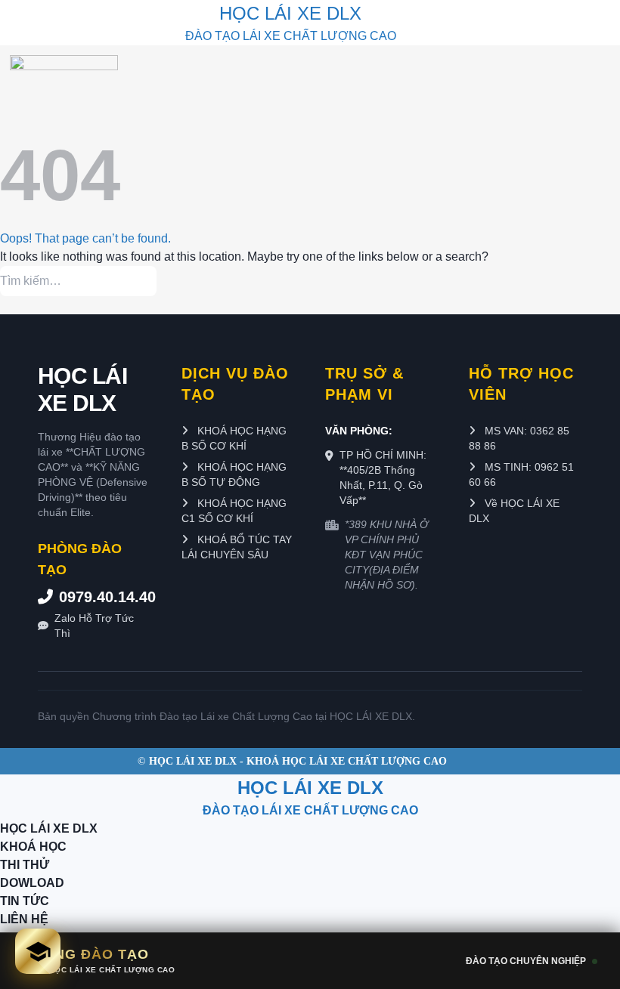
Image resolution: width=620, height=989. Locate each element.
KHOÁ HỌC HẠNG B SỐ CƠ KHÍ (234, 438)
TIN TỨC (24, 901)
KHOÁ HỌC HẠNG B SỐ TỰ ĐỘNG (234, 474)
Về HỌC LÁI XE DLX (514, 510)
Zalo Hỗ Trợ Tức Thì (94, 625)
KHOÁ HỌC (33, 846)
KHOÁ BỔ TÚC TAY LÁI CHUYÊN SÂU (236, 547)
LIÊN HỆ (24, 919)
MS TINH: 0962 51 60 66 (521, 474)
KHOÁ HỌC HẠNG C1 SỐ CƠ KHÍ (234, 510)
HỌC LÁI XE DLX (82, 389)
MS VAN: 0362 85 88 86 (519, 438)
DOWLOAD (32, 882)
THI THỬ (24, 864)
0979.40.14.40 (105, 597)
